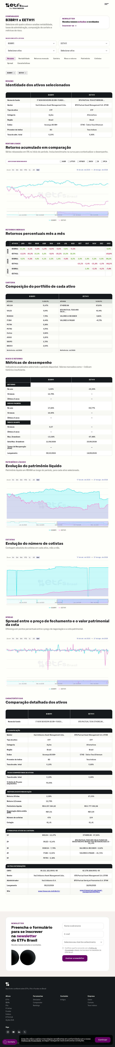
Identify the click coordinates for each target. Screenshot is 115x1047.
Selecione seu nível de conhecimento (80, 942)
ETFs (7, 1000)
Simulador (37, 1000)
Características (24, 63)
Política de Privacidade (31, 1041)
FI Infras (9, 1008)
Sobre (90, 1000)
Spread (10, 63)
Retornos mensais (41, 59)
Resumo (10, 59)
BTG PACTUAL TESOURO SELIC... (69, 311)
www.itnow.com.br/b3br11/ (49, 891)
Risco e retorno (70, 59)
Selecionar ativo (15, 51)
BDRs (8, 1003)
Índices (8, 1014)
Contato (91, 1003)
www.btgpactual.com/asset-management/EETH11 (91, 891)
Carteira (56, 59)
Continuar (102, 1040)
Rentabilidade (24, 59)
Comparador (37, 1003)
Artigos (63, 1000)
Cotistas (97, 59)
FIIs (7, 1005)
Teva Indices (92, 1005)
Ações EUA (10, 1020)
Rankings (36, 1005)
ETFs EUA (9, 1017)
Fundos (8, 1011)
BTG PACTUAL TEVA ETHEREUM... (92, 100)
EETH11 (64, 43)
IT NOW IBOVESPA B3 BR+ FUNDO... (51, 100)
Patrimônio (85, 59)
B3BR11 (11, 43)
